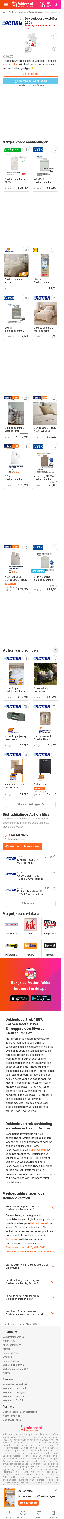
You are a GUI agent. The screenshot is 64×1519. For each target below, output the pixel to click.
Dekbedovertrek (39, 1223)
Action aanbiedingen (20, 650)
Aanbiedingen (35, 12)
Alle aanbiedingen (12, 1345)
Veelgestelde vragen (13, 1337)
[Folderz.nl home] (22, 4)
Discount (11, 1239)
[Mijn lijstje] (48, 4)
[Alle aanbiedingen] (55, 650)
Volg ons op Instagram (14, 1392)
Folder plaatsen (11, 1361)
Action (22, 12)
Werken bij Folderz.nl (13, 1365)
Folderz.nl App (10, 1353)
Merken (6, 1349)
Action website (37, 1150)
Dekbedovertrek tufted (40, 1251)
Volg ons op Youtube (14, 1396)
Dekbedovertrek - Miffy (19, 1247)
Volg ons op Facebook (14, 1388)
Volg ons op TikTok (13, 1400)
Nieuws (6, 1373)
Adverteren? (9, 1340)
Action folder (10, 64)
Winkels (12, 12)
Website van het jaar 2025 (16, 1369)
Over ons (7, 1357)
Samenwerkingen (12, 1419)
